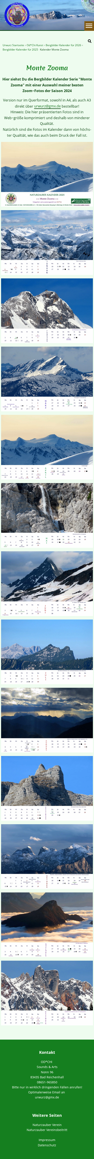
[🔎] (89, 41)
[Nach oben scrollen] (90, 1155)
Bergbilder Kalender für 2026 (64, 45)
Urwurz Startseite (14, 45)
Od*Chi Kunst (35, 45)
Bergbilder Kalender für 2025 (21, 49)
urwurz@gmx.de (47, 106)
